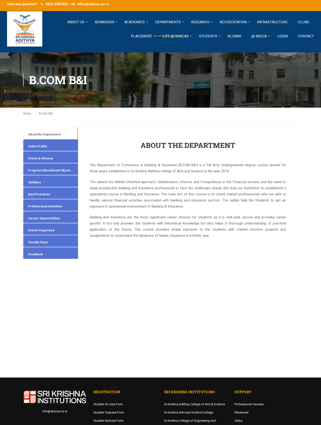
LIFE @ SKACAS (176, 36)
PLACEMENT (141, 36)
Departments (168, 22)
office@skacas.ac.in (93, 4)
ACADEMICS (134, 22)
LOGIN (282, 36)
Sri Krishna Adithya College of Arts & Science (194, 404)
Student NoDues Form (109, 420)
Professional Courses (249, 404)
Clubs (238, 420)
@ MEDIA (259, 36)
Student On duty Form (108, 404)
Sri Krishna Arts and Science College (188, 412)
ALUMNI (234, 36)
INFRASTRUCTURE (272, 22)
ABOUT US (75, 22)
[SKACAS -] (24, 31)
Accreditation (233, 22)
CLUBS (303, 22)
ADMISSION (104, 22)
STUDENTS (208, 36)
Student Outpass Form (109, 412)
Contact (306, 36)
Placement (242, 412)
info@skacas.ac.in (54, 411)
